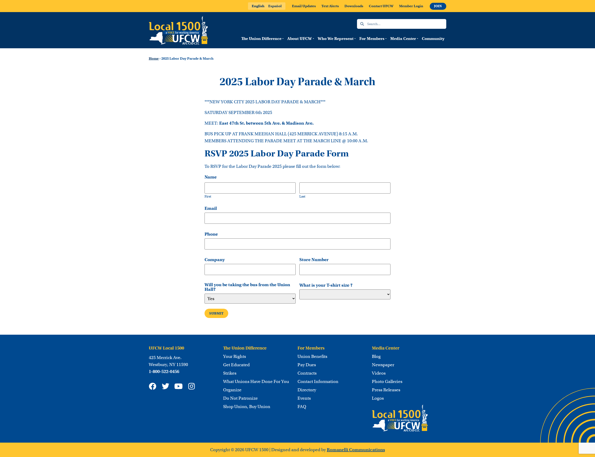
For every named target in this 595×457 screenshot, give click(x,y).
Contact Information (318, 381)
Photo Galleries (387, 381)
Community (433, 38)
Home (154, 58)
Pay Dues (307, 365)
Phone (211, 234)
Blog (376, 356)
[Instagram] (191, 386)
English (258, 6)
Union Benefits (312, 356)
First (208, 196)
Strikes (229, 373)
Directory (307, 390)
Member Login (411, 6)
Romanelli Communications (356, 449)
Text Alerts (330, 6)
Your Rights (234, 356)
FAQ (302, 406)
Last (302, 196)
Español (275, 6)
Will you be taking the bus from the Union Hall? (247, 287)
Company (215, 259)
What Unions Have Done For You (256, 381)
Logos (378, 398)
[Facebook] (152, 386)
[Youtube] (178, 386)
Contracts (307, 373)
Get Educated (236, 365)
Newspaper (383, 365)
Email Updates (304, 6)
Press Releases (386, 390)
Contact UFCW (381, 6)
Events (304, 398)
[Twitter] (165, 386)
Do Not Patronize (240, 398)
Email (211, 208)
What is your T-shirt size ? (326, 285)
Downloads (353, 6)
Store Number (314, 259)
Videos (379, 373)
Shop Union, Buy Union (246, 406)
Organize (232, 390)
